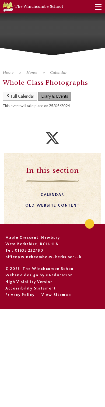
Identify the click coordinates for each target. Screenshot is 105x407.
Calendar (58, 72)
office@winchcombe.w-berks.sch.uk (43, 257)
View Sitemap (56, 295)
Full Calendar (22, 96)
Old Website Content (52, 205)
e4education (59, 275)
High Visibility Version (29, 282)
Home (8, 72)
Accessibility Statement (30, 288)
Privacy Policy (20, 295)
